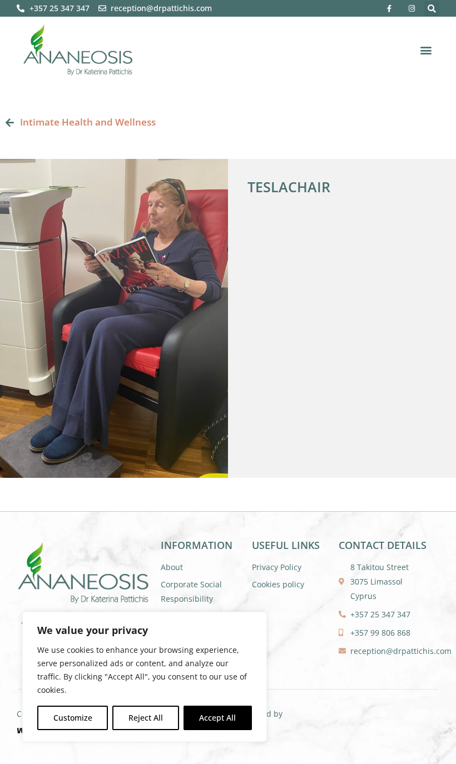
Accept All (217, 717)
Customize (72, 717)
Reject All (145, 717)
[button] (431, 8)
